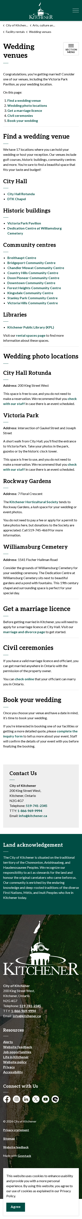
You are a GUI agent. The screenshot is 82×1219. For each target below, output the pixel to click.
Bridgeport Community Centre (31, 263)
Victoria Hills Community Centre (32, 303)
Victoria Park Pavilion (24, 223)
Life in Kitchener (16, 1057)
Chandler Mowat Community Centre (35, 268)
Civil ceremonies (20, 115)
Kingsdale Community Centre (30, 293)
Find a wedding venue (24, 100)
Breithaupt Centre (21, 258)
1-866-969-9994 (29, 811)
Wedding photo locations (27, 105)
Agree (16, 1207)
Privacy (9, 1067)
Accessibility (13, 1072)
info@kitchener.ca (33, 816)
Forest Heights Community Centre (34, 288)
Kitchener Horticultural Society (33, 502)
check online (24, 679)
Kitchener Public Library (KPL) (30, 327)
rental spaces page (31, 335)
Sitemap (9, 1138)
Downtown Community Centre (31, 283)
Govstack (24, 1155)
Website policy (15, 1062)
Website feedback (17, 1047)
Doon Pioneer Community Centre (33, 278)
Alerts (8, 1042)
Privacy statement (16, 1130)
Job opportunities (17, 1052)
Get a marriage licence (24, 110)
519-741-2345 (36, 806)
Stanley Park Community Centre (32, 298)
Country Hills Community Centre (32, 273)
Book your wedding (22, 120)
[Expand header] (75, 10)
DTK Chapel (16, 199)
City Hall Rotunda (21, 194)
